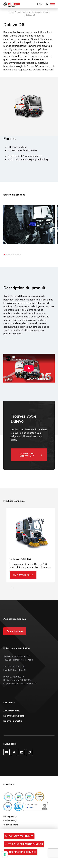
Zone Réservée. (11, 710)
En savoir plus (23, 575)
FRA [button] (39, 4)
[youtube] (6, 752)
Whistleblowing (10, 825)
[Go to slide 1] (4, 254)
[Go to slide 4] (11, 254)
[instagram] (29, 752)
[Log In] (46, 4)
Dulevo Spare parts (13, 715)
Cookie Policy (9, 821)
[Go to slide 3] (9, 254)
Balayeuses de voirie (40, 12)
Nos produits (22, 12)
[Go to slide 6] (15, 254)
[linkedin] (21, 752)
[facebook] (14, 752)
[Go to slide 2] (6, 254)
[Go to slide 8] (20, 254)
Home (11, 12)
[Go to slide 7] (18, 254)
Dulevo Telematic (12, 720)
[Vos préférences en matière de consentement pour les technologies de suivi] (5, 854)
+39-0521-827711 (16, 666)
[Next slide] (11, 588)
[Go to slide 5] (13, 254)
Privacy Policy (10, 817)
